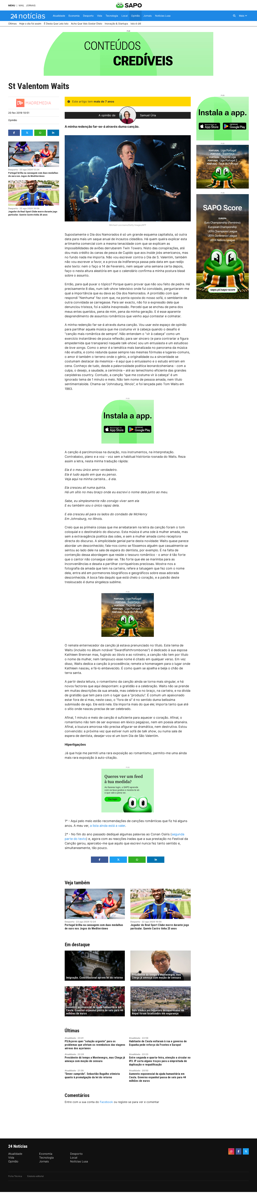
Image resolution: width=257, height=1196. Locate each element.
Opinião (12, 120)
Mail (21, 5)
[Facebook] (239, 1151)
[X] (246, 1151)
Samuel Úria (148, 115)
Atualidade (70, 1038)
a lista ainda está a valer (107, 825)
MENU (11, 5)
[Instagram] (231, 1151)
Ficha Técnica (15, 1176)
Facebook (106, 1102)
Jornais (30, 5)
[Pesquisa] (234, 15)
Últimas (72, 1031)
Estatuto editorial (35, 1176)
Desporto (13, 169)
